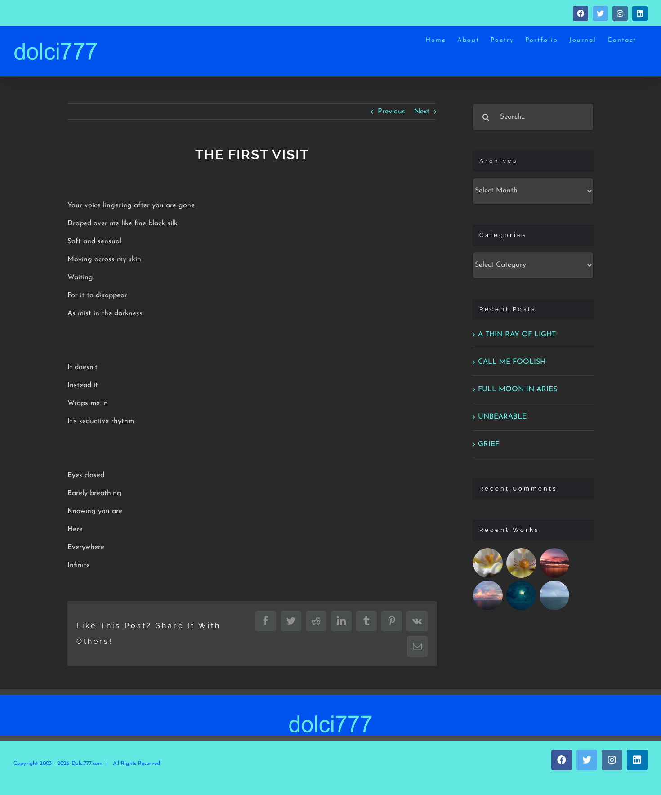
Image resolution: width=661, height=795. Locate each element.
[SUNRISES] (554, 563)
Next (421, 111)
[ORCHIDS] (521, 563)
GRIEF (488, 444)
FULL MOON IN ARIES (517, 389)
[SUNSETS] (488, 595)
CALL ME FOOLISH (511, 362)
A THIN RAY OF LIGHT (517, 334)
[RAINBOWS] (554, 595)
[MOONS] (521, 595)
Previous (391, 111)
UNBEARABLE (502, 416)
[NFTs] (488, 563)
